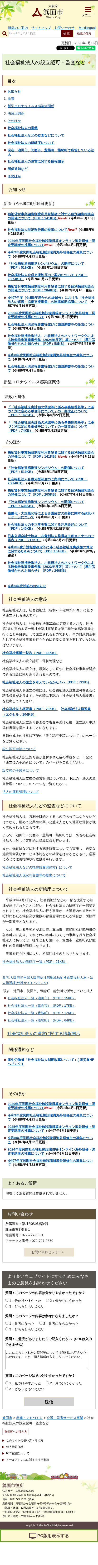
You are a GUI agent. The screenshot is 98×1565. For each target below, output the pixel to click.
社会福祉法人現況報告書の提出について (38, 229)
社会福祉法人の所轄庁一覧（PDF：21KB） (34, 961)
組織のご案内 (18, 28)
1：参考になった (21, 1323)
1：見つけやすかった (25, 1383)
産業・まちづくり (29, 1418)
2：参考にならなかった (60, 1323)
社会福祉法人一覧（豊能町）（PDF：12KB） (42, 1013)
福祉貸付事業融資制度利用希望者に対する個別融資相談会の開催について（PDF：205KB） (51, 492)
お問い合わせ (64, 28)
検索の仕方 (84, 33)
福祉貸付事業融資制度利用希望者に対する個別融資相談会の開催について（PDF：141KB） (51, 216)
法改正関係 (16, 113)
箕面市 (7, 1418)
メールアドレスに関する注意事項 (27, 1459)
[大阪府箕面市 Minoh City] (47, 12)
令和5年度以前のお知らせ (27, 586)
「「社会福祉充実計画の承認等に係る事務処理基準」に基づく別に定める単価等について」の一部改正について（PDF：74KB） (51, 426)
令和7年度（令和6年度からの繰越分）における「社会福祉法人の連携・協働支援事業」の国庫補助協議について (51, 300)
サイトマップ (41, 28)
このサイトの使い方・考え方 (24, 1440)
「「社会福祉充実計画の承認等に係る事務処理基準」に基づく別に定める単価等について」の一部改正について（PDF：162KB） (51, 411)
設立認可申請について (19, 749)
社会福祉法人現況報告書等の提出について (34, 875)
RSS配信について (17, 1453)
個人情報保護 (14, 1447)
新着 (11, 98)
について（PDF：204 (34, 290)
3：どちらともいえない (26, 1306)
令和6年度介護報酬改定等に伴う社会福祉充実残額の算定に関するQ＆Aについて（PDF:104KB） (50, 549)
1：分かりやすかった (25, 1301)
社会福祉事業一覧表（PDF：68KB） (30, 653)
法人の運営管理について (20, 792)
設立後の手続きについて (20, 770)
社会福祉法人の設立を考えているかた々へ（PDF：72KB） (46, 682)
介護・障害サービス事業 (65, 1418)
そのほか (14, 121)
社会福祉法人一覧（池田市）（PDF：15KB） (42, 998)
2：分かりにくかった (66, 1301)
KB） (54, 290)
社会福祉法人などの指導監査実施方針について (37, 867)
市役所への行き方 (15, 1431)
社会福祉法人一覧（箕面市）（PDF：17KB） (42, 1005)
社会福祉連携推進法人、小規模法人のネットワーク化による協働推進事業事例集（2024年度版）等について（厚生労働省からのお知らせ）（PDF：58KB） (51, 340)
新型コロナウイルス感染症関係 (31, 106)
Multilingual (87, 28)
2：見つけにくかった (66, 1383)
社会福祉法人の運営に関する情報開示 (43, 1033)
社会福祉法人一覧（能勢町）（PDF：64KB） (42, 1020)
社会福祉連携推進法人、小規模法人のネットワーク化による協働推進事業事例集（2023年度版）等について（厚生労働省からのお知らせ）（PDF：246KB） (51, 567)
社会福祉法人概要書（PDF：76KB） (30, 709)
